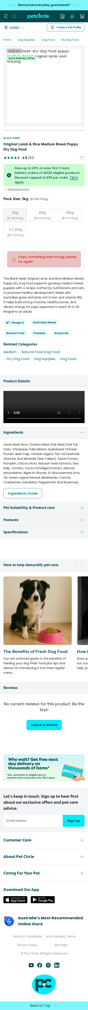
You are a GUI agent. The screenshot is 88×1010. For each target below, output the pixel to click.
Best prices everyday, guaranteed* (44, 5)
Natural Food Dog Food (40, 352)
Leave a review (44, 725)
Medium (10, 352)
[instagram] (48, 966)
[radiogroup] (44, 224)
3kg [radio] (15, 215)
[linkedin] (56, 966)
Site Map (60, 945)
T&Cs (74, 177)
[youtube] (31, 966)
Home (7, 40)
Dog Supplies (26, 40)
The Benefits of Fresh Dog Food (35, 651)
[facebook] (39, 966)
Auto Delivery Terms (61, 936)
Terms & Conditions (27, 936)
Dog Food (48, 40)
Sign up (73, 821)
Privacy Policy (27, 945)
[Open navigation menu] (6, 16)
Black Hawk (11, 138)
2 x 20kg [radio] (15, 232)
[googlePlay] (43, 902)
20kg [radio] (70, 215)
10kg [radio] (42, 215)
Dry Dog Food (70, 40)
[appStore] (15, 902)
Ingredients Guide (23, 493)
